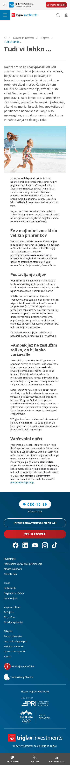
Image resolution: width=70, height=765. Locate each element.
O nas (7, 582)
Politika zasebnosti (14, 646)
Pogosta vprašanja (14, 593)
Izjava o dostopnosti (15, 651)
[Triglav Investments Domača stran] (24, 15)
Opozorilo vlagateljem (15, 641)
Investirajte (10, 558)
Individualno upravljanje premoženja (23, 563)
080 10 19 (37, 504)
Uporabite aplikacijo (56, 4)
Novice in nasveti (13, 568)
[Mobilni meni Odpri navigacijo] (5, 15)
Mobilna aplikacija (13, 622)
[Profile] (66, 15)
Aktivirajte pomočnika (22, 666)
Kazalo (7, 656)
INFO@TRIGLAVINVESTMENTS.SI (35, 522)
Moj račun (9, 617)
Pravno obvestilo (13, 636)
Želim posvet (35, 534)
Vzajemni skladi (12, 607)
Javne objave (10, 598)
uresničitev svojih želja (22, 482)
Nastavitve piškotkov (22, 677)
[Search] (58, 15)
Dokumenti (10, 588)
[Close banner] (4, 5)
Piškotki (8, 631)
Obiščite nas (10, 574)
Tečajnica (9, 612)
